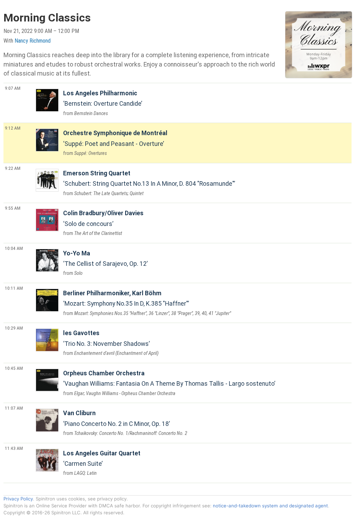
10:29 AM (14, 328)
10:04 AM (14, 248)
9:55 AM (12, 208)
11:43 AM (14, 448)
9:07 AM (12, 88)
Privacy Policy (18, 498)
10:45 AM (14, 368)
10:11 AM (14, 288)
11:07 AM (14, 408)
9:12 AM (12, 128)
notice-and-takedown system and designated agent (270, 505)
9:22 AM (12, 168)
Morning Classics (47, 17)
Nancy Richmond (33, 40)
